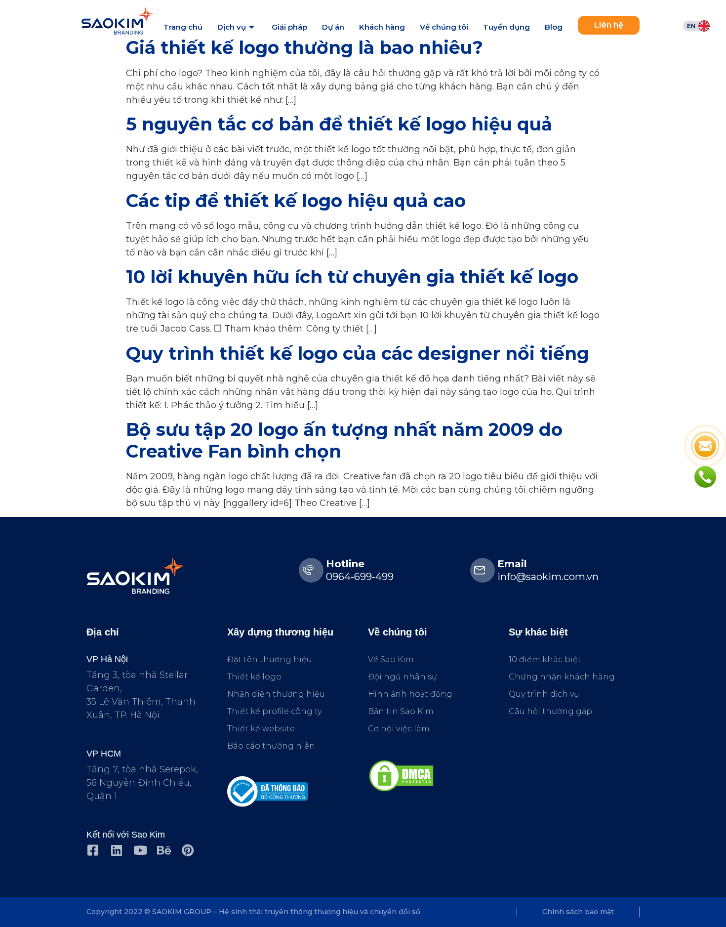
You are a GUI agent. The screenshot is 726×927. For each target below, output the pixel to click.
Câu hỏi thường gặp (550, 711)
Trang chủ (182, 27)
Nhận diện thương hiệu (276, 694)
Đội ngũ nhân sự (402, 676)
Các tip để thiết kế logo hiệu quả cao (296, 200)
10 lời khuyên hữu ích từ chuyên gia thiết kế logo (352, 277)
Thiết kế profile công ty (274, 711)
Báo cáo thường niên (271, 746)
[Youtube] (140, 850)
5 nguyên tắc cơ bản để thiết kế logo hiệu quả (339, 124)
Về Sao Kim (391, 659)
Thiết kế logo (254, 676)
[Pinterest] (187, 850)
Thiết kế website (261, 728)
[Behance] (164, 850)
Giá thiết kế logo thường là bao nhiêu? (304, 47)
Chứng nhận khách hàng (562, 676)
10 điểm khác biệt (545, 659)
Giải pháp (289, 27)
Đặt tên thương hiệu (269, 659)
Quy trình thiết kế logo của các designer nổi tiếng (357, 353)
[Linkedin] (116, 850)
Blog (554, 27)
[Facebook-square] (92, 850)
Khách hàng (382, 27)
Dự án (333, 27)
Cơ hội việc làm (399, 728)
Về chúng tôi (444, 27)
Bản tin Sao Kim (401, 711)
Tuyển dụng (506, 27)
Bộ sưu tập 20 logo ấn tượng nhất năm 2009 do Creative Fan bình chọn (344, 440)
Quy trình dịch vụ (544, 694)
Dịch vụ (231, 27)
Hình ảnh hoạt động (410, 694)
